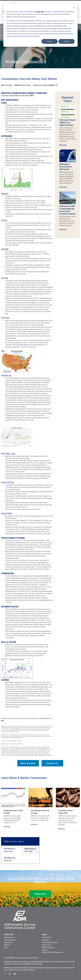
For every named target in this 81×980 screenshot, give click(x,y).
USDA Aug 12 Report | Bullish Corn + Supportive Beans (67, 122)
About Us (7, 945)
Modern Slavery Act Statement (52, 952)
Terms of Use (46, 945)
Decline (66, 41)
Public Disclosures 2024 (50, 942)
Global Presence (9, 937)
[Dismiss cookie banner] (74, 7)
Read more (63, 145)
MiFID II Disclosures (48, 947)
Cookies (44, 950)
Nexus (6, 947)
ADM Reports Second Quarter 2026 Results (65, 166)
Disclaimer (45, 940)
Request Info (8, 942)
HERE (31, 95)
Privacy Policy (46, 937)
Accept (49, 41)
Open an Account (10, 940)
